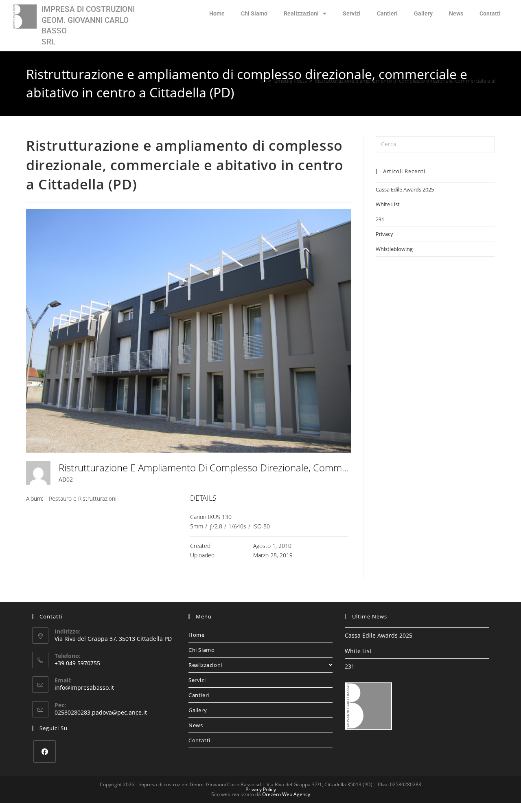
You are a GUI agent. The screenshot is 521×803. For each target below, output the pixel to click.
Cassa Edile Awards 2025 (405, 189)
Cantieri (387, 13)
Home (217, 13)
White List (388, 204)
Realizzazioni (301, 13)
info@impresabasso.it (84, 687)
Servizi (352, 13)
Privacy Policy (260, 789)
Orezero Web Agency (286, 794)
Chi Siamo (254, 13)
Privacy (384, 234)
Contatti (490, 13)
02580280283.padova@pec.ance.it (101, 712)
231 (380, 219)
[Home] (263, 80)
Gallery (423, 13)
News (456, 13)
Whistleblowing (394, 249)
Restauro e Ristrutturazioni (82, 498)
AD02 (66, 479)
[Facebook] (44, 751)
